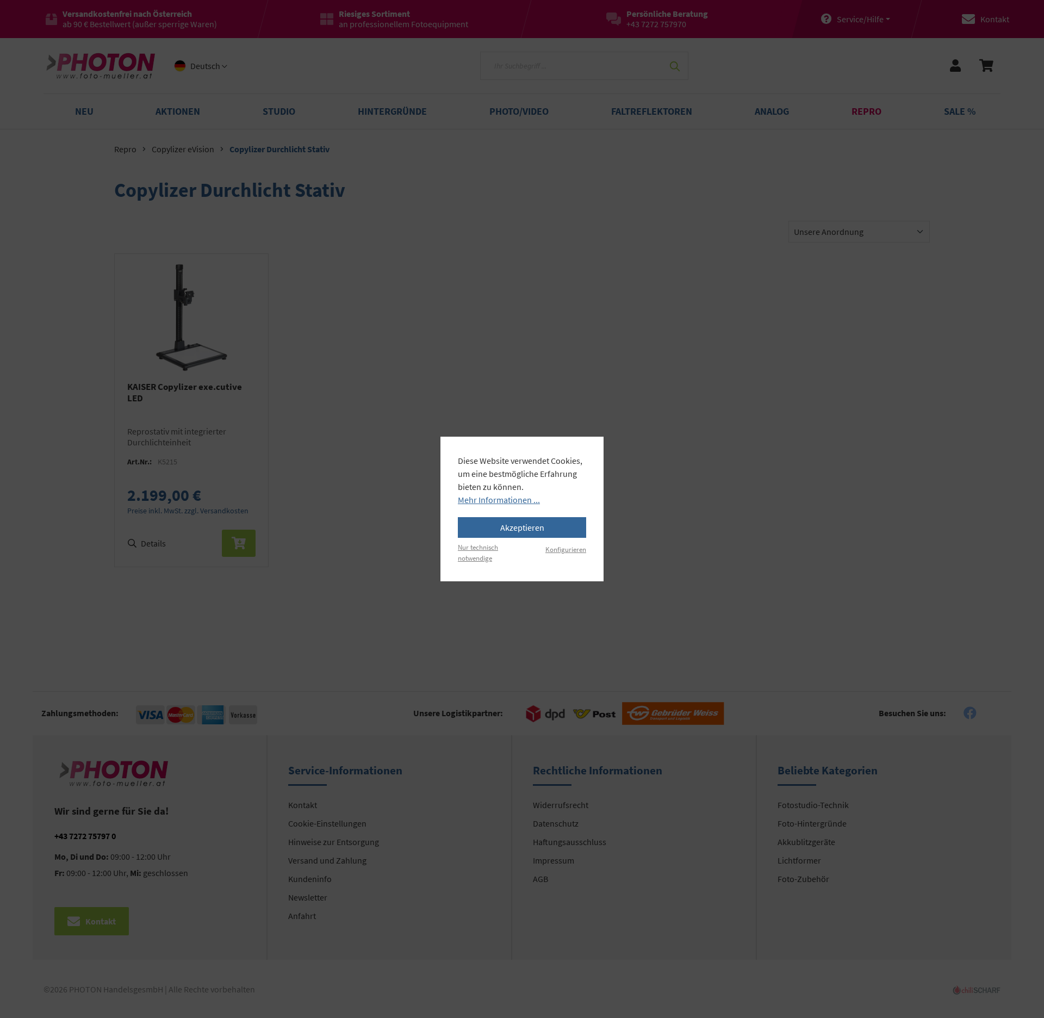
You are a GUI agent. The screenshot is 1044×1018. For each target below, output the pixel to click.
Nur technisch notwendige (478, 552)
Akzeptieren (522, 527)
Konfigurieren (565, 549)
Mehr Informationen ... (499, 499)
